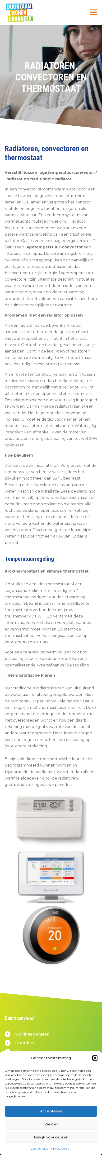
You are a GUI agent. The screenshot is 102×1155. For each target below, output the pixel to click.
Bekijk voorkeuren (51, 1137)
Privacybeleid (60, 1148)
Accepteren (51, 1111)
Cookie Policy (39, 1148)
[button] (95, 1058)
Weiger (51, 1124)
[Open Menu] (93, 12)
